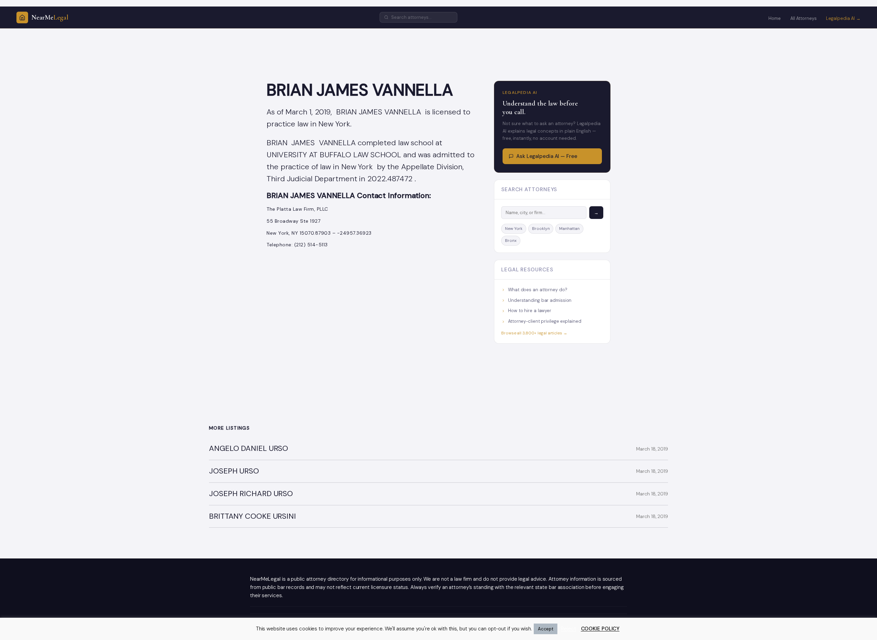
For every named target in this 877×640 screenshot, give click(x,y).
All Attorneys (803, 18)
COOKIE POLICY (600, 628)
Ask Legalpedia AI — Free (546, 156)
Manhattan (569, 228)
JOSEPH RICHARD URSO (251, 494)
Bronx (511, 240)
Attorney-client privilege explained (544, 321)
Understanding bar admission (539, 300)
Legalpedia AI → (843, 18)
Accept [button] (545, 629)
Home (774, 18)
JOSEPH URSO (234, 471)
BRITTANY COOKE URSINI (252, 516)
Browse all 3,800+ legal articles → (534, 333)
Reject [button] (568, 628)
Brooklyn (540, 228)
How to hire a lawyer (529, 310)
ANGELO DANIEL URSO (248, 448)
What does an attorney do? (537, 290)
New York (513, 228)
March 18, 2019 (652, 449)
